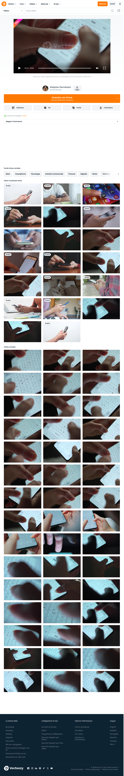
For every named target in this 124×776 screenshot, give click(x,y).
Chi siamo (78, 734)
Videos (32, 4)
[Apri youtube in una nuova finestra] (52, 768)
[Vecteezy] (3, 3)
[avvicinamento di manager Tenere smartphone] (61, 331)
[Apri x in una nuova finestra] (48, 768)
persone (71, 174)
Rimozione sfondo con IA (15, 753)
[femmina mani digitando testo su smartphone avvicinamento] (101, 239)
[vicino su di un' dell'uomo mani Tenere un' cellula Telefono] (22, 239)
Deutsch (111, 737)
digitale (84, 174)
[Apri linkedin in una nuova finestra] (36, 768)
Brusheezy (9, 727)
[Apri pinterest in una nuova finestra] (40, 768)
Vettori (11, 4)
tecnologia (35, 174)
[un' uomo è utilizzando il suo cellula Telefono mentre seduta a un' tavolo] (62, 193)
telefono (106, 174)
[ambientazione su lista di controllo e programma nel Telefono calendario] (22, 262)
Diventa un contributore (79, 738)
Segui (76, 90)
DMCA (43, 730)
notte (94, 174)
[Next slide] (114, 174)
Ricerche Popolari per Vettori (49, 738)
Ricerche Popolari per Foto (49, 744)
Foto (22, 4)
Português (112, 734)
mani (8, 174)
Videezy (8, 734)
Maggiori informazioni (14, 121)
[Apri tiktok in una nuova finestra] (44, 768)
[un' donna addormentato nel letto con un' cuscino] (62, 285)
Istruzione (9, 741)
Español (111, 730)
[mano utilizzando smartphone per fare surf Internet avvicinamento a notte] (62, 543)
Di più (56, 4)
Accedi (110, 4)
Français (111, 741)
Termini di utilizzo (75, 769)
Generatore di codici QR (15, 757)
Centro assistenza (81, 727)
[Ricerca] (110, 10)
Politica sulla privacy (91, 769)
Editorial (44, 4)
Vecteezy (8, 730)
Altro (110, 744)
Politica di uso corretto (108, 769)
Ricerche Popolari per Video (49, 749)
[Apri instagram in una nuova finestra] (32, 768)
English (111, 727)
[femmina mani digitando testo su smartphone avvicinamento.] (62, 520)
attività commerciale (54, 174)
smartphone (20, 174)
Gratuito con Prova (61, 98)
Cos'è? (24, 116)
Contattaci (78, 730)
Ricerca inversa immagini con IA (15, 749)
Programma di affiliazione (51, 734)
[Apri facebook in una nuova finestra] (28, 768)
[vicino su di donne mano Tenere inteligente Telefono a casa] (62, 308)
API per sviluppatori (13, 744)
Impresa (8, 737)
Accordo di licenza (48, 727)
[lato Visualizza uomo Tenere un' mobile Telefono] (22, 193)
